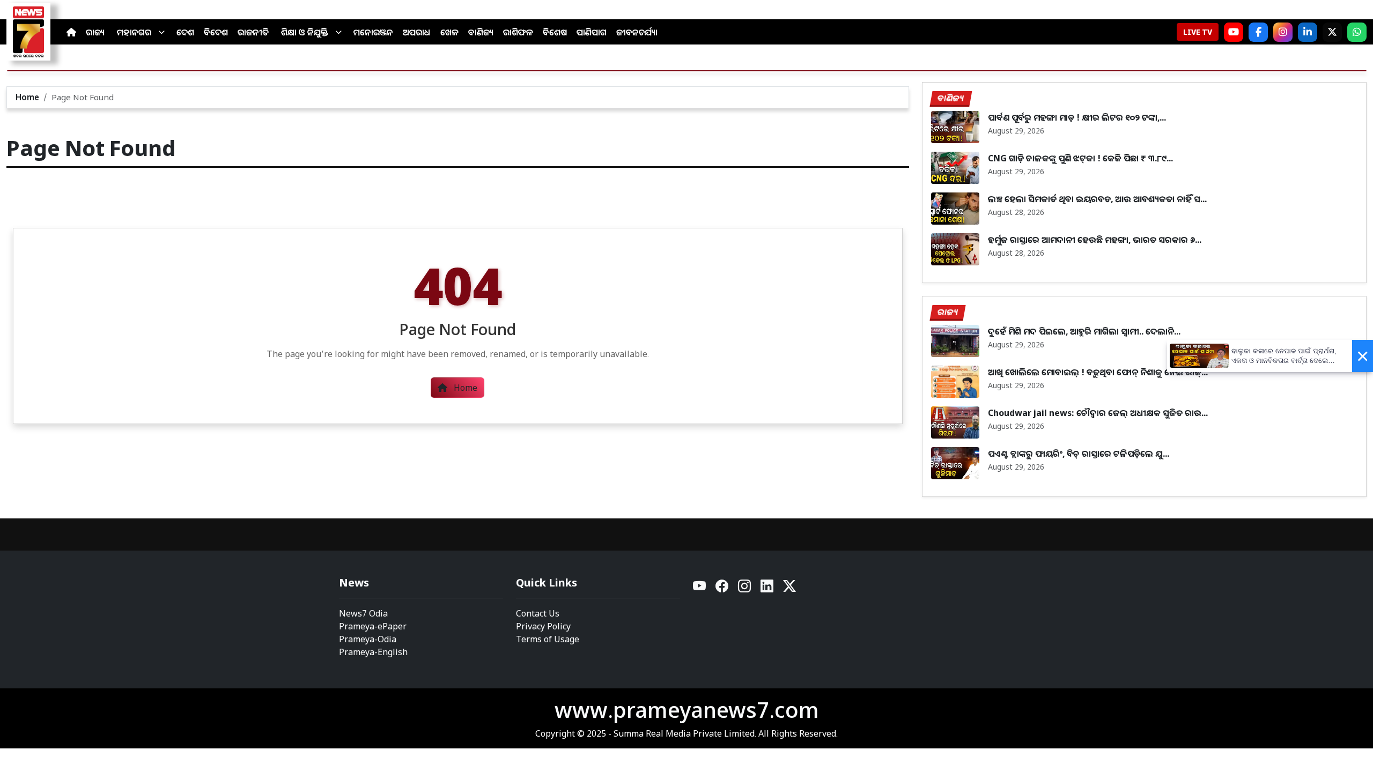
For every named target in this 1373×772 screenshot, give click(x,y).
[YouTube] (700, 589)
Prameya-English (373, 652)
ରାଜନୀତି (253, 32)
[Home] (71, 32)
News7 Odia (363, 613)
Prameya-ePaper (373, 626)
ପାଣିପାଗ (592, 32)
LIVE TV (1197, 32)
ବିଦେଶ (216, 32)
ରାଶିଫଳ (518, 32)
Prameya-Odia (367, 639)
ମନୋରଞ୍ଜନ (373, 32)
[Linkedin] (767, 589)
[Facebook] (1258, 32)
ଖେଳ (449, 32)
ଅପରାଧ (417, 32)
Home (27, 97)
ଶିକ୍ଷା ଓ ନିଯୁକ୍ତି (304, 32)
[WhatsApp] (1357, 32)
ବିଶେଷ (555, 32)
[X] (1332, 32)
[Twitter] (789, 589)
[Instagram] (1283, 32)
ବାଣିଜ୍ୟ (480, 32)
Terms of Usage (547, 639)
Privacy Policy (543, 626)
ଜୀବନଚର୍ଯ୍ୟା (637, 32)
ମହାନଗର (134, 32)
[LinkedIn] (1307, 32)
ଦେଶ (185, 32)
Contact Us (537, 613)
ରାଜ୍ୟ (95, 32)
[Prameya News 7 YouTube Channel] (1233, 32)
